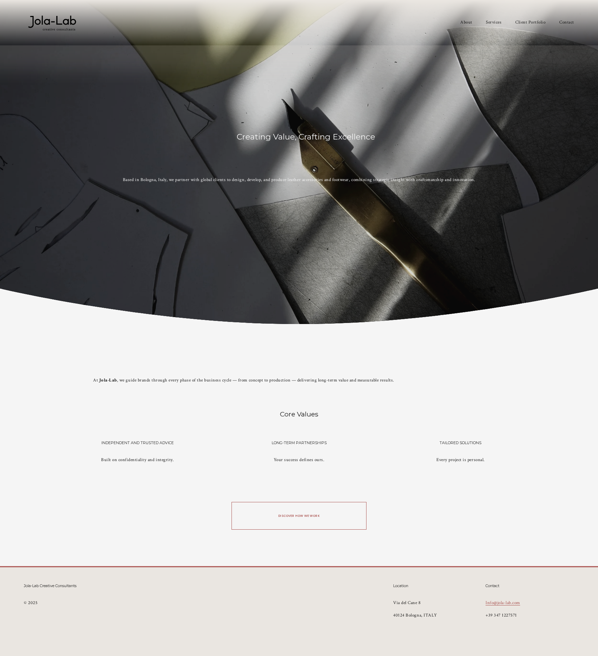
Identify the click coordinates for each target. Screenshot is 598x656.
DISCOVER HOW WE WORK (299, 516)
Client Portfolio (530, 22)
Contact (566, 22)
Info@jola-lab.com (503, 603)
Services (493, 22)
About (466, 22)
